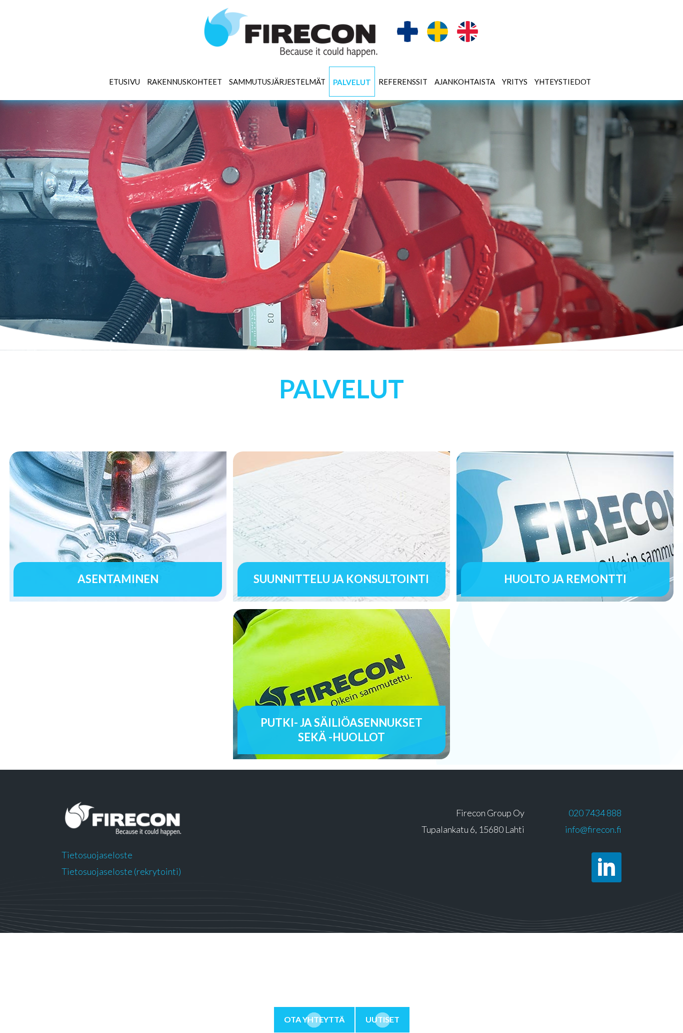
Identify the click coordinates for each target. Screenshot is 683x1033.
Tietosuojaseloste (97, 854)
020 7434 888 (595, 812)
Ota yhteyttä (314, 1019)
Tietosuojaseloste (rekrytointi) (121, 871)
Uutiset (383, 1019)
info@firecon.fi (593, 829)
